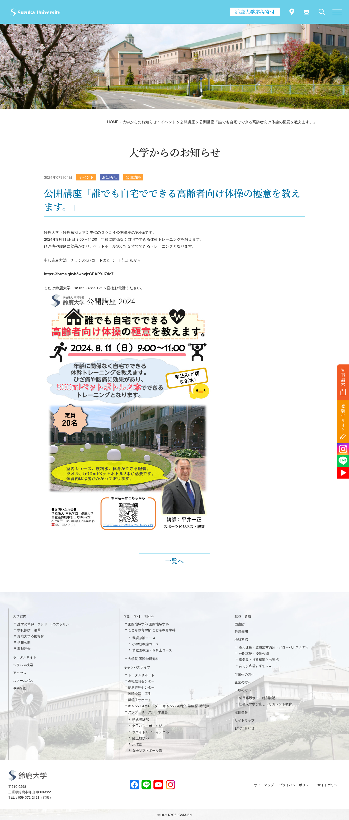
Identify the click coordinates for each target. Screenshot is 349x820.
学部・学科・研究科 (139, 615)
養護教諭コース (144, 637)
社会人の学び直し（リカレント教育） (267, 703)
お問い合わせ (245, 727)
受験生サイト (343, 418)
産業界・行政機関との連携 (259, 659)
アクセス (19, 672)
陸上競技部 (140, 737)
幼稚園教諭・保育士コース (152, 649)
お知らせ (109, 177)
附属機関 (241, 631)
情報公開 (24, 642)
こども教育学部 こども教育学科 (151, 629)
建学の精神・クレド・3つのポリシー (44, 623)
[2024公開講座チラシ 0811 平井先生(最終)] (128, 412)
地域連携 (241, 639)
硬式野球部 (140, 719)
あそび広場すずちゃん (255, 665)
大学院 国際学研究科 (143, 658)
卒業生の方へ (245, 674)
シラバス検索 (23, 664)
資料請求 (343, 377)
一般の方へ (243, 689)
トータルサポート (141, 674)
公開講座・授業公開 (254, 653)
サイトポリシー (329, 784)
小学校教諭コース (145, 643)
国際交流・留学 (139, 693)
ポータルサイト (24, 656)
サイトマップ (245, 720)
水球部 (137, 744)
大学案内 (19, 615)
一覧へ (174, 560)
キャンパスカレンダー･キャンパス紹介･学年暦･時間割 (168, 705)
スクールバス (23, 680)
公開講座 (133, 177)
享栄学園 (19, 688)
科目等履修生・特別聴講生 (259, 697)
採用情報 (241, 712)
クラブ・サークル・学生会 (148, 711)
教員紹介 (24, 648)
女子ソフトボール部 (147, 750)
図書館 (240, 623)
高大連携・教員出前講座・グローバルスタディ (274, 647)
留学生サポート (139, 699)
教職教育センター (141, 680)
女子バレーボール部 (147, 725)
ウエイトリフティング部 (150, 731)
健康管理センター (141, 687)
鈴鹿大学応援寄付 (255, 11)
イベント (86, 177)
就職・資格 (243, 615)
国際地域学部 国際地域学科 (148, 623)
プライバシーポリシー (295, 784)
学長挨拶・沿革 (29, 629)
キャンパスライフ (137, 666)
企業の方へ (243, 681)
